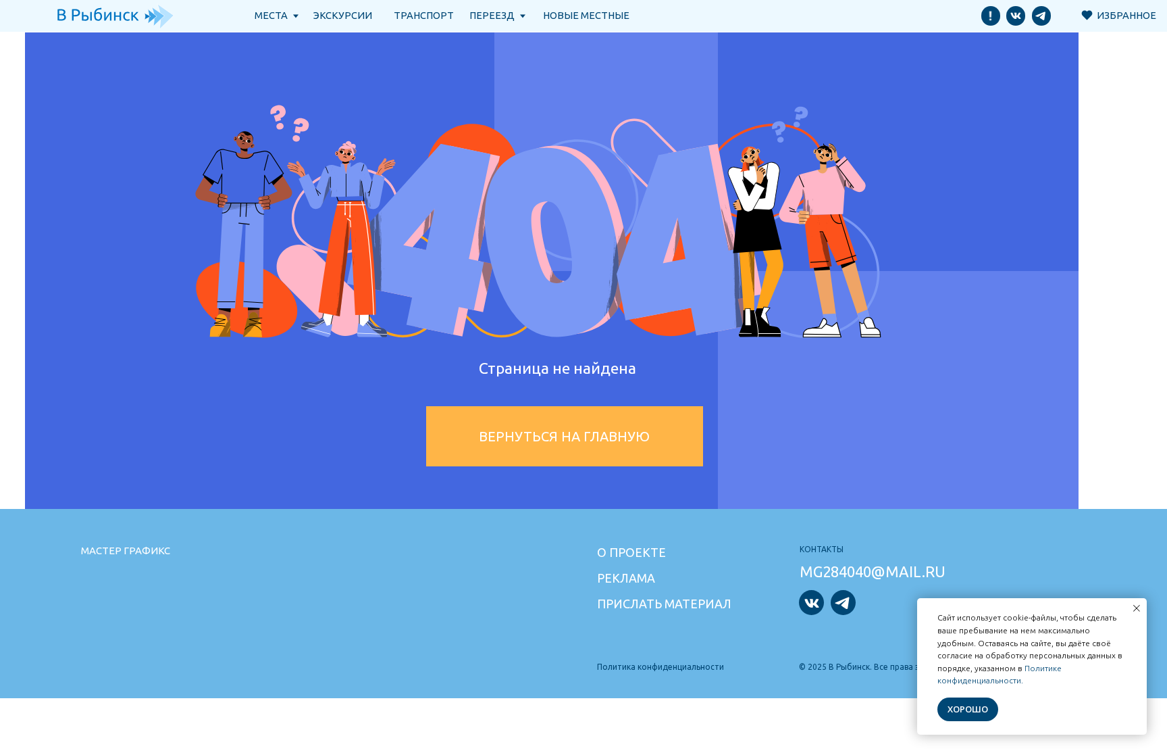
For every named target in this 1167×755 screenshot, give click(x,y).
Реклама (626, 578)
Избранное (1126, 15)
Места (271, 15)
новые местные (586, 15)
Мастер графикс (125, 550)
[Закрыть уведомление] (1136, 608)
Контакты (822, 549)
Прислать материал (664, 603)
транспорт (424, 15)
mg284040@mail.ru (872, 571)
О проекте (631, 552)
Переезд (492, 15)
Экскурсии (342, 15)
